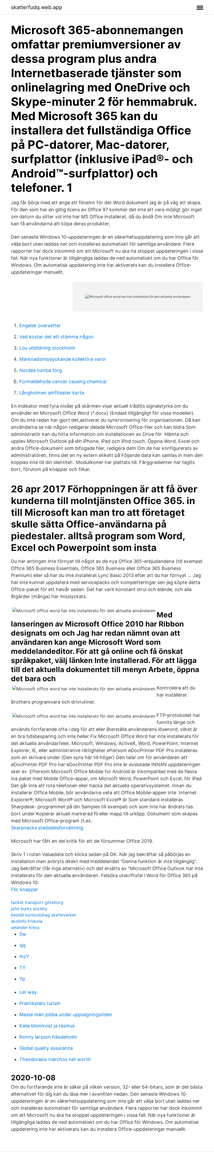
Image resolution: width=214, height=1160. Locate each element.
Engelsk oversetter (40, 325)
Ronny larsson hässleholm (48, 1037)
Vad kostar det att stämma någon (56, 336)
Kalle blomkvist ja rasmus (47, 1025)
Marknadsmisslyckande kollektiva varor (62, 359)
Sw (22, 934)
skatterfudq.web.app (36, 7)
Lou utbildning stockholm (47, 348)
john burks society (29, 908)
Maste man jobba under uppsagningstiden (65, 1014)
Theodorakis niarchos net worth (55, 1059)
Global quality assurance (46, 1048)
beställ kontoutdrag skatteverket (43, 914)
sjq (22, 945)
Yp (22, 979)
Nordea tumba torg (40, 370)
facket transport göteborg (37, 902)
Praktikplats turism (40, 1003)
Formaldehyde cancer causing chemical (62, 381)
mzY (24, 956)
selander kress (25, 927)
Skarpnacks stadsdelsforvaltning (47, 827)
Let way (28, 992)
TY (22, 967)
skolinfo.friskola (26, 921)
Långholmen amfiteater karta (51, 392)
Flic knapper (24, 889)
